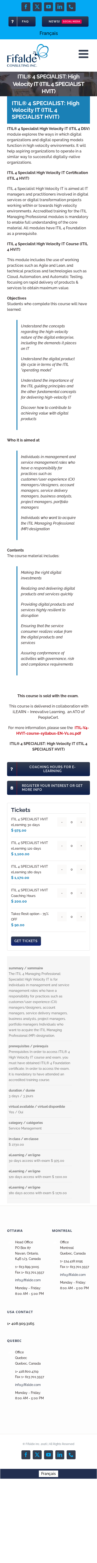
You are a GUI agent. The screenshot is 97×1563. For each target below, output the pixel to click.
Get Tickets (26, 941)
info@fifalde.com (28, 1280)
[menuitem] (48, 33)
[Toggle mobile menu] (84, 53)
